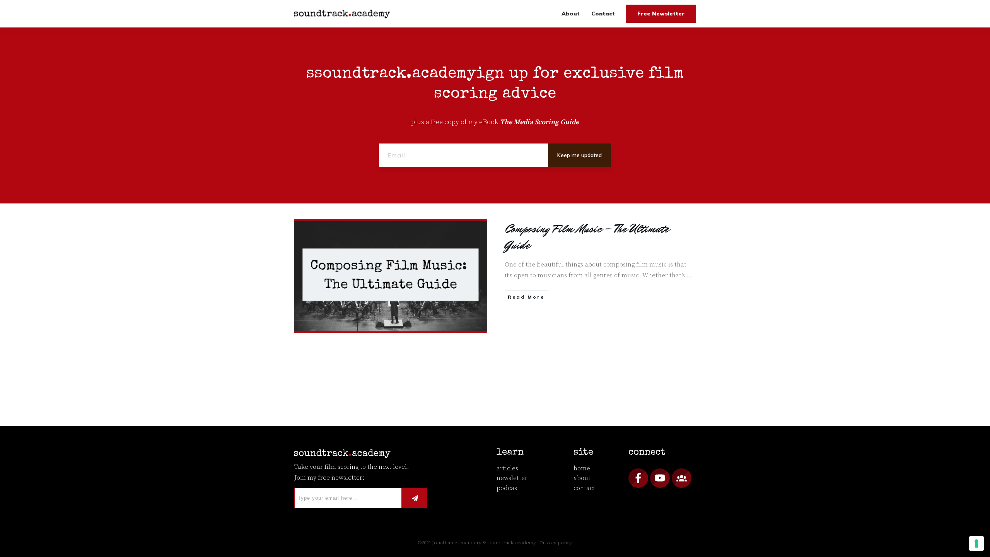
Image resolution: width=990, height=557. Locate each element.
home (582, 468)
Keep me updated (579, 155)
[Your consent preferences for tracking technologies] (976, 543)
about (582, 478)
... (689, 275)
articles (507, 468)
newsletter (512, 478)
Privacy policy (556, 543)
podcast (508, 488)
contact (584, 488)
